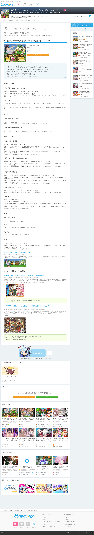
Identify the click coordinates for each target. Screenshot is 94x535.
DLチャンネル (7, 4)
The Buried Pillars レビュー (43, 466)
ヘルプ (44, 523)
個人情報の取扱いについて (70, 523)
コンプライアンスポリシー (70, 526)
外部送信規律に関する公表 (70, 524)
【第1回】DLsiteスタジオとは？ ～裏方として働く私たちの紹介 (27, 467)
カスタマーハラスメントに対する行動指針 (51, 521)
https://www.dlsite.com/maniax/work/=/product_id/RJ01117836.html (24, 76)
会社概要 (44, 517)
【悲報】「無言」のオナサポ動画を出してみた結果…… (60, 466)
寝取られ (11, 20)
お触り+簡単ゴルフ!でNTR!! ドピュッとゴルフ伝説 (9, 418)
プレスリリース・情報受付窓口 (49, 526)
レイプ (23, 20)
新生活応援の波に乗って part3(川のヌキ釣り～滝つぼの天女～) (43, 419)
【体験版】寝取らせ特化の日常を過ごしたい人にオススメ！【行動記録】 (60, 440)
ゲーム (61, 12)
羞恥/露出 (17, 20)
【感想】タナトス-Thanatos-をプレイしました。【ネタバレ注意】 (27, 419)
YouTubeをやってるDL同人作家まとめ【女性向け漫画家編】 (10, 467)
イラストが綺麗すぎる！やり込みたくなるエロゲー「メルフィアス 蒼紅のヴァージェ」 (44, 440)
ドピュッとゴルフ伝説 (33, 45)
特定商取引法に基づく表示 (70, 521)
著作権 (66, 517)
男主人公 (29, 20)
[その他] (92, 16)
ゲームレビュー (37, 20)
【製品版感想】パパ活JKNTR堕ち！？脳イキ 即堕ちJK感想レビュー (27, 440)
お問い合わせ (45, 524)
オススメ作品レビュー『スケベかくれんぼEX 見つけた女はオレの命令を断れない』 (60, 419)
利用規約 (44, 519)
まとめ (10, 510)
